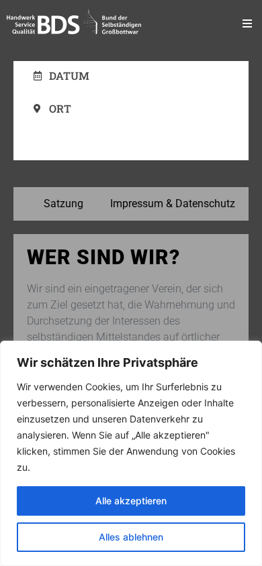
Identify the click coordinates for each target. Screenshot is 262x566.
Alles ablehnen (131, 537)
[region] (131, 453)
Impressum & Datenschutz (172, 203)
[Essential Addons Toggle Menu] (247, 23)
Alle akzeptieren (131, 500)
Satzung (63, 203)
